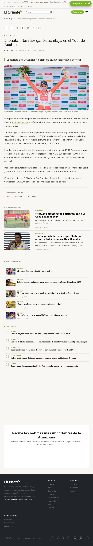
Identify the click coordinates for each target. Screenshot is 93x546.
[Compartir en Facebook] (12, 28)
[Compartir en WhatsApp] (6, 28)
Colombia (51, 508)
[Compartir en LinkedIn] (28, 28)
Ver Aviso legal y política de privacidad (18, 499)
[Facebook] (52, 538)
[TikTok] (87, 538)
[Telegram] (81, 538)
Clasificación (31, 196)
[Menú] (87, 12)
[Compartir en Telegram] (22, 28)
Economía (52, 491)
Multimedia (74, 488)
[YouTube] (75, 538)
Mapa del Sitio (9, 526)
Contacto (8, 519)
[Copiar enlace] (38, 28)
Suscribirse (77, 12)
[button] (35, 6)
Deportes (12, 19)
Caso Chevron (9, 6)
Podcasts (20, 6)
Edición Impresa (10, 523)
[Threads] (69, 538)
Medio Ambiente (54, 498)
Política (51, 494)
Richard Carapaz (20, 122)
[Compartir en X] (17, 28)
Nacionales (52, 501)
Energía (51, 484)
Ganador (18, 196)
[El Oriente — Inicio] (13, 12)
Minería (50, 488)
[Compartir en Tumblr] (33, 28)
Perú (49, 504)
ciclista (8, 196)
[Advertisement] (46, 395)
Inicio (6, 19)
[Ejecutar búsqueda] (51, 12)
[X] (58, 538)
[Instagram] (63, 538)
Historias (29, 6)
